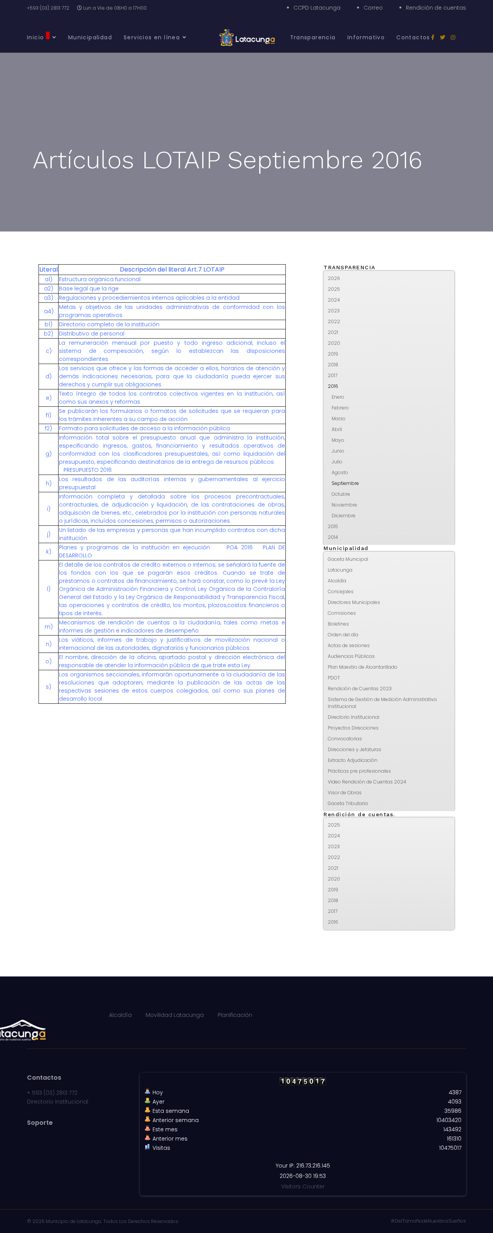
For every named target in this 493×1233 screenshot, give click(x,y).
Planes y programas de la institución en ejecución (134, 547)
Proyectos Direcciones (353, 728)
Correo (373, 8)
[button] (448, 278)
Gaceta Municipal (348, 559)
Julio (337, 461)
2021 (333, 332)
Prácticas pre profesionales (359, 771)
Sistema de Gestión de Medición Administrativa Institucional (382, 703)
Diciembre (343, 515)
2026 (334, 278)
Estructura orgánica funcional (100, 279)
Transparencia (313, 37)
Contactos (413, 37)
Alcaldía (337, 580)
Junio (338, 451)
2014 (333, 537)
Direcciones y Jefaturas (354, 749)
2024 (334, 300)
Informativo (366, 37)
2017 (332, 375)
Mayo (338, 440)
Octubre (341, 494)
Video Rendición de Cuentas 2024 (367, 781)
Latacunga (340, 570)
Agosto (340, 472)
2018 (333, 364)
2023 (334, 310)
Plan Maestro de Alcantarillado (362, 667)
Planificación (235, 1015)
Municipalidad (90, 37)
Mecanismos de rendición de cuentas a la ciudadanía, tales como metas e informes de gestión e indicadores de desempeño (172, 626)
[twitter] (442, 37)
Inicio (35, 37)
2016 (333, 386)
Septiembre (345, 483)
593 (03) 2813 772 (54, 1093)
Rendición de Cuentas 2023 (360, 688)
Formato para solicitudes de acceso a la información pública (144, 428)
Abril (337, 429)
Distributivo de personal (91, 333)
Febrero (340, 407)
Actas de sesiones (349, 645)
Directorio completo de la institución (109, 324)
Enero (338, 397)
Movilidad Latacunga (175, 1015)
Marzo (338, 418)
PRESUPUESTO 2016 (87, 470)
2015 (333, 526)
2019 (333, 354)
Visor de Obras (345, 792)
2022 (334, 321)
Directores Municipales (354, 602)
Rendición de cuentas (436, 8)
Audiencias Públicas (351, 656)
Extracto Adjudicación (352, 760)
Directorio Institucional (353, 717)
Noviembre (344, 505)
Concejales (341, 591)
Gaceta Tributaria (348, 803)
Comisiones (342, 613)
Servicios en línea (152, 37)
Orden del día (343, 634)
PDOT (334, 677)
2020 (334, 343)
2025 (334, 289)
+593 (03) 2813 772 (48, 8)
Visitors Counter (303, 1186)
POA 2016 (239, 547)
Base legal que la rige (89, 288)
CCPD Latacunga (316, 8)
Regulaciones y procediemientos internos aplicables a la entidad (149, 298)
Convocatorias (345, 738)
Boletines (338, 624)
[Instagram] (453, 37)
